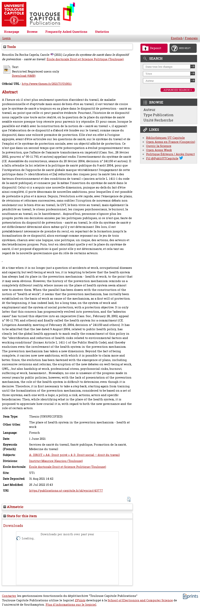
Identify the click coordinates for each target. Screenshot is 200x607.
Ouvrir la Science (158, 146)
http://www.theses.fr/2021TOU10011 (47, 84)
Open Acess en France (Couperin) (170, 142)
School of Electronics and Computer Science (140, 600)
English (177, 38)
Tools (11, 46)
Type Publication (158, 114)
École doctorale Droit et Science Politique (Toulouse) (85, 59)
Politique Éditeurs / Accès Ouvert (170, 154)
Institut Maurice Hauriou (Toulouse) (56, 461)
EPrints (80, 600)
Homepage (11, 32)
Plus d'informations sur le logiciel (71, 605)
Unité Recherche (158, 120)
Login (6, 38)
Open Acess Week (159, 150)
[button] (129, 499)
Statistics (102, 32)
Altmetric (14, 506)
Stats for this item (21, 516)
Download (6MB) (24, 76)
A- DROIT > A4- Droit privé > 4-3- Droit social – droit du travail (74, 455)
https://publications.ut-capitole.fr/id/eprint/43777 (66, 490)
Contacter (9, 596)
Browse (32, 32)
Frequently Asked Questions (66, 32)
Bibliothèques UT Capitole (165, 138)
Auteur (149, 109)
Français (191, 38)
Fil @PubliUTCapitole (162, 158)
